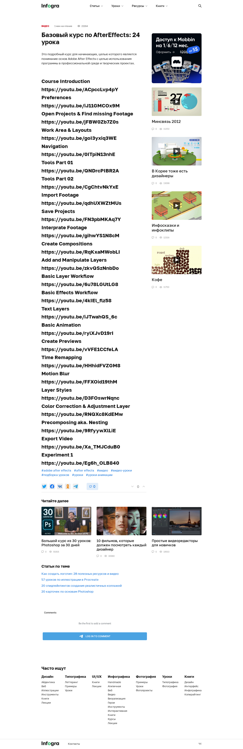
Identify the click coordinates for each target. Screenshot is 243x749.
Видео (45, 26)
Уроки (115, 6)
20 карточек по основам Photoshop (67, 591)
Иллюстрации (50, 690)
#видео (102, 470)
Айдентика (48, 682)
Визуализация (116, 698)
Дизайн (189, 682)
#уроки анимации (99, 475)
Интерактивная (117, 710)
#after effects (84, 470)
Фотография (169, 686)
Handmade (114, 682)
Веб (43, 686)
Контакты (74, 743)
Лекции (46, 702)
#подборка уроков (55, 475)
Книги (160, 6)
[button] (200, 6)
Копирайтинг (192, 694)
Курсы (112, 719)
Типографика (170, 682)
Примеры (71, 686)
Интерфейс (191, 686)
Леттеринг (71, 682)
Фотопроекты (144, 690)
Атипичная (114, 686)
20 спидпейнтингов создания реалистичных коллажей (81, 585)
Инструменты (50, 694)
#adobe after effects (56, 470)
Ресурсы (138, 6)
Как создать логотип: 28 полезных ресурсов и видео (80, 574)
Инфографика (193, 690)
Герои (111, 702)
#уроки (77, 475)
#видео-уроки (121, 470)
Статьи (95, 6)
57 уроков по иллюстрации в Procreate (70, 579)
